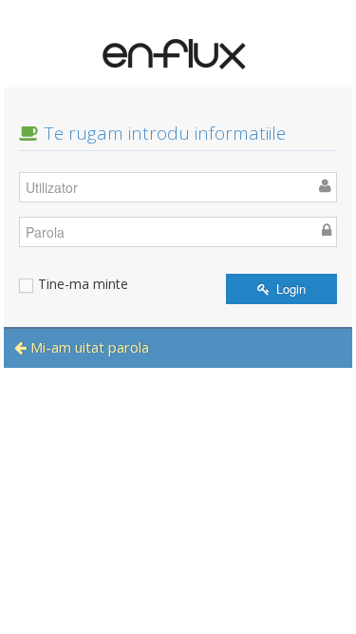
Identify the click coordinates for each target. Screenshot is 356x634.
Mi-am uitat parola (88, 346)
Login (289, 288)
